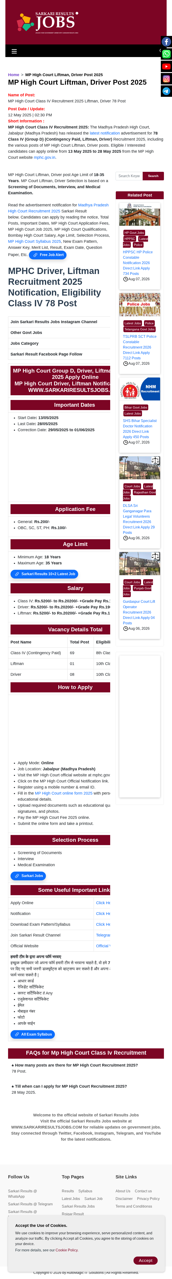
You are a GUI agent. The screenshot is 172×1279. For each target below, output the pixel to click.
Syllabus (85, 1191)
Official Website (110, 946)
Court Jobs (132, 486)
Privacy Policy (148, 1199)
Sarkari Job (93, 1199)
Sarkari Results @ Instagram (22, 1214)
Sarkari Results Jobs (78, 1206)
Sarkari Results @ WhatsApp (22, 1193)
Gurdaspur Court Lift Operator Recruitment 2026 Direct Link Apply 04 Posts (139, 612)
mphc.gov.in (44, 157)
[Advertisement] (75, 468)
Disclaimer (124, 1199)
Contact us (143, 1191)
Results (68, 1191)
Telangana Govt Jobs (140, 329)
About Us (123, 1191)
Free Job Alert (51, 255)
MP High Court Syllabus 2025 (34, 241)
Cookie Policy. (67, 1250)
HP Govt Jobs (134, 232)
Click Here (105, 903)
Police (138, 245)
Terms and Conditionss (134, 1206)
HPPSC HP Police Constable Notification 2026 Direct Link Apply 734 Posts (138, 263)
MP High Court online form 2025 (63, 793)
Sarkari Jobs (32, 876)
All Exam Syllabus (36, 1034)
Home (13, 75)
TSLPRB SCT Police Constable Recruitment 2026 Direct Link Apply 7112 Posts (140, 347)
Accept (145, 1260)
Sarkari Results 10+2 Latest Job (48, 574)
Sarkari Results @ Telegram (30, 1204)
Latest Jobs (133, 323)
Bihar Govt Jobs (136, 407)
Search (153, 176)
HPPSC (130, 239)
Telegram (104, 935)
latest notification (105, 133)
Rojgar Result (73, 1214)
